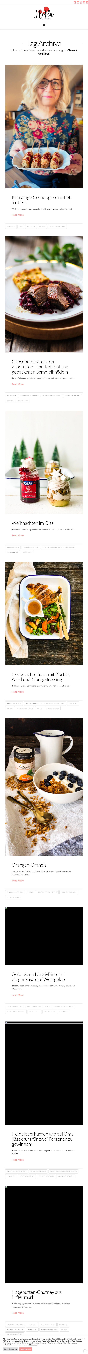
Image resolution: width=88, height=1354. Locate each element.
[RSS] (87, 2)
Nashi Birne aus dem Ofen (63, 1006)
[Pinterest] (84, 2)
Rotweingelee (34, 1011)
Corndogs (11, 226)
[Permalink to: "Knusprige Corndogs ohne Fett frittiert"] (44, 126)
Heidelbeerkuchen (27, 1176)
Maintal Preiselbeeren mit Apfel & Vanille (58, 547)
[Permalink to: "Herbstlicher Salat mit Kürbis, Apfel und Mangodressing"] (44, 613)
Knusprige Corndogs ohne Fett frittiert (42, 199)
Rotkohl (10, 401)
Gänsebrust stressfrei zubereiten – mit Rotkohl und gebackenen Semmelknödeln (40, 367)
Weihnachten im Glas (33, 523)
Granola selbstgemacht (47, 892)
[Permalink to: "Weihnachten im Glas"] (44, 462)
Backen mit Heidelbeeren (16, 1171)
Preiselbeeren (12, 552)
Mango (39, 708)
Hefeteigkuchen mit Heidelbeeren (63, 1171)
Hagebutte (31, 226)
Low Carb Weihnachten (51, 396)
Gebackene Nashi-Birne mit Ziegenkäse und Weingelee (39, 976)
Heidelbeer (11, 1176)
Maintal (42, 226)
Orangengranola (13, 897)
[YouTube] (78, 2)
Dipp (20, 226)
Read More (18, 214)
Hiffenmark (32, 1329)
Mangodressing (53, 708)
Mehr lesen (33, 1345)
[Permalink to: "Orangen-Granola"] (44, 787)
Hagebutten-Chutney (15, 1329)
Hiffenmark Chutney (49, 1329)
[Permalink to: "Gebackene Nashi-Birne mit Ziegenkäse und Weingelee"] (44, 936)
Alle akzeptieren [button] (26, 1349)
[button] (44, 25)
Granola (30, 892)
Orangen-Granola (29, 865)
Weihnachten (23, 401)
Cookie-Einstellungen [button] (10, 1349)
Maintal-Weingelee (34, 1006)
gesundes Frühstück (15, 892)
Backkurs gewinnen (38, 1171)
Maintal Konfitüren (57, 226)
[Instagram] (81, 2)
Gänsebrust (11, 396)
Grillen (33, 1324)
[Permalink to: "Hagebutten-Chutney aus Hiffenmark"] (44, 1234)
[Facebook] (75, 2)
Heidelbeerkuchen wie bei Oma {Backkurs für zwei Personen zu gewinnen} (43, 1139)
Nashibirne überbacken (16, 1011)
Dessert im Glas (13, 547)
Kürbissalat (73, 703)
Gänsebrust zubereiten (29, 396)
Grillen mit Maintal (47, 1324)
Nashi (47, 1006)
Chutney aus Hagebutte (16, 1324)
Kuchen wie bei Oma (46, 1176)
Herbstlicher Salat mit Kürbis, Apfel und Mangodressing (40, 676)
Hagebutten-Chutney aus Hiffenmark (37, 1294)
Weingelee (64, 1011)
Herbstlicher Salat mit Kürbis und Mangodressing (45, 703)
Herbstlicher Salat (14, 703)
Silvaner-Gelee (49, 1011)
